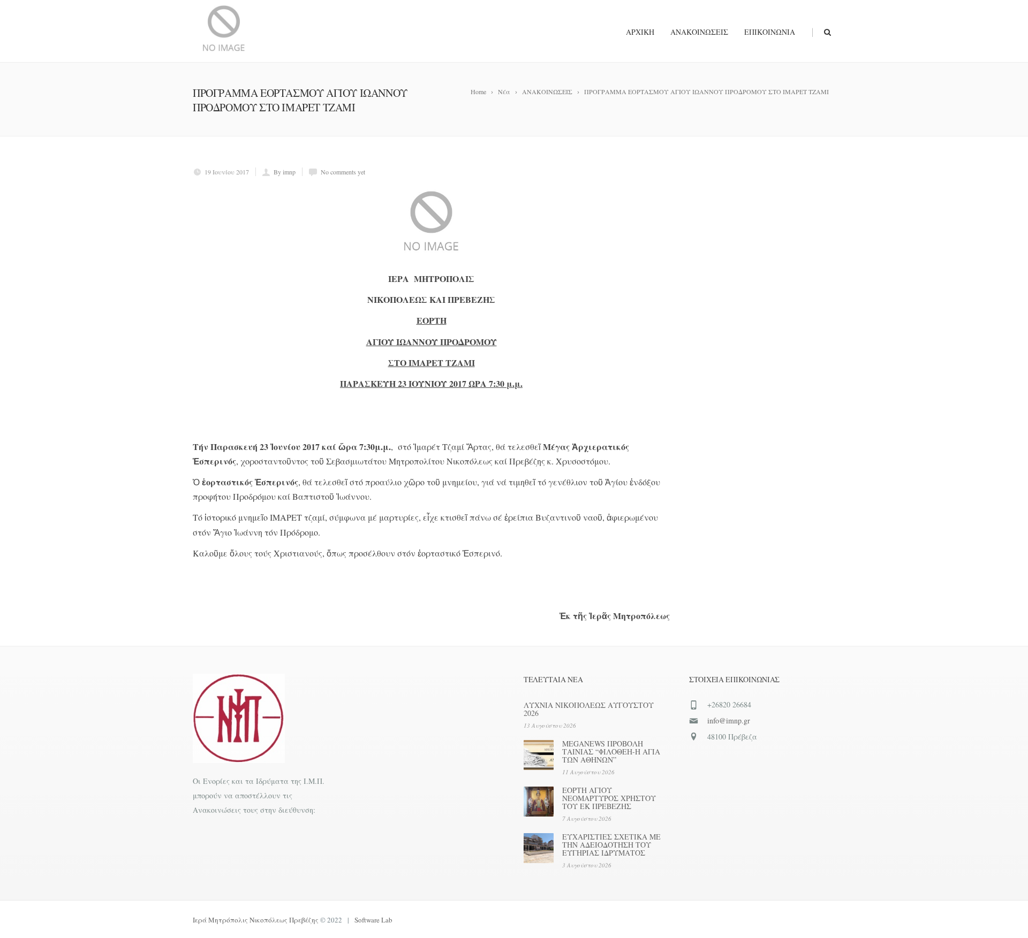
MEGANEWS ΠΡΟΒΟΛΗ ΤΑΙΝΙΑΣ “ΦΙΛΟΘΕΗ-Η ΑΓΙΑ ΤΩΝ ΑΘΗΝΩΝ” (611, 751)
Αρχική (640, 32)
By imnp (285, 171)
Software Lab (373, 920)
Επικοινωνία (769, 32)
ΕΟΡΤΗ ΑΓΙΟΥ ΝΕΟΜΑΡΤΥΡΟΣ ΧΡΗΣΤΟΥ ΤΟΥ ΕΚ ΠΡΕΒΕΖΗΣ (609, 798)
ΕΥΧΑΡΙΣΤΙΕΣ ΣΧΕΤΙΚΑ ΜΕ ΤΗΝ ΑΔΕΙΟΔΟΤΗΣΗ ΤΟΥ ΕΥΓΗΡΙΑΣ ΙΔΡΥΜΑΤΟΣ (611, 845)
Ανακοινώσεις (699, 32)
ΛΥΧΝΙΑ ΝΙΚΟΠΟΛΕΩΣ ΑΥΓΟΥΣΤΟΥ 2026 (589, 709)
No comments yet (343, 171)
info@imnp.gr (728, 720)
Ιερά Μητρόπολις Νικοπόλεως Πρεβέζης (256, 920)
